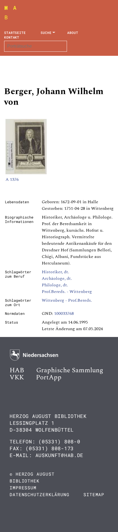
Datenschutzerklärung (39, 494)
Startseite (15, 32)
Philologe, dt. (55, 285)
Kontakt (11, 37)
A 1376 (12, 179)
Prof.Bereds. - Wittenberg (67, 291)
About (72, 32)
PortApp (48, 377)
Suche (46, 32)
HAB (17, 370)
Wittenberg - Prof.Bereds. (67, 300)
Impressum (23, 487)
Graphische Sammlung (69, 370)
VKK (17, 377)
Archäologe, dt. (57, 278)
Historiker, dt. (55, 272)
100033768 (64, 313)
